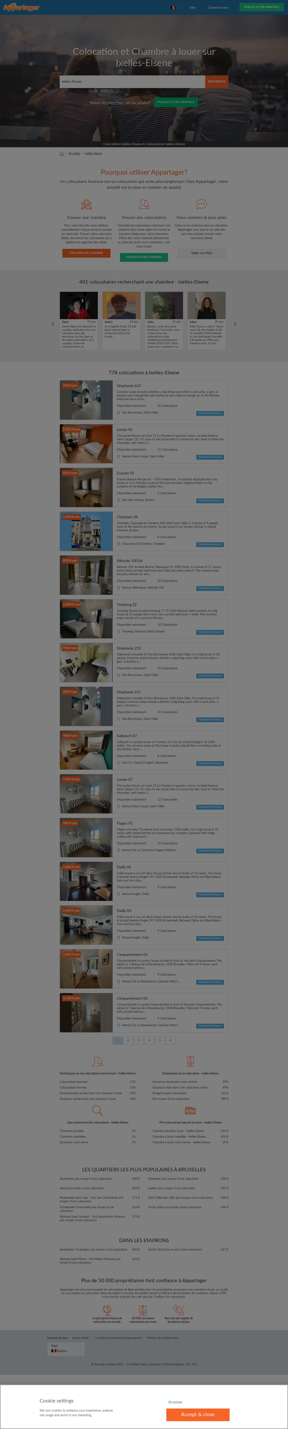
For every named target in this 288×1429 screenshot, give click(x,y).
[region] (144, 1407)
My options (175, 1402)
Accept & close (198, 1414)
